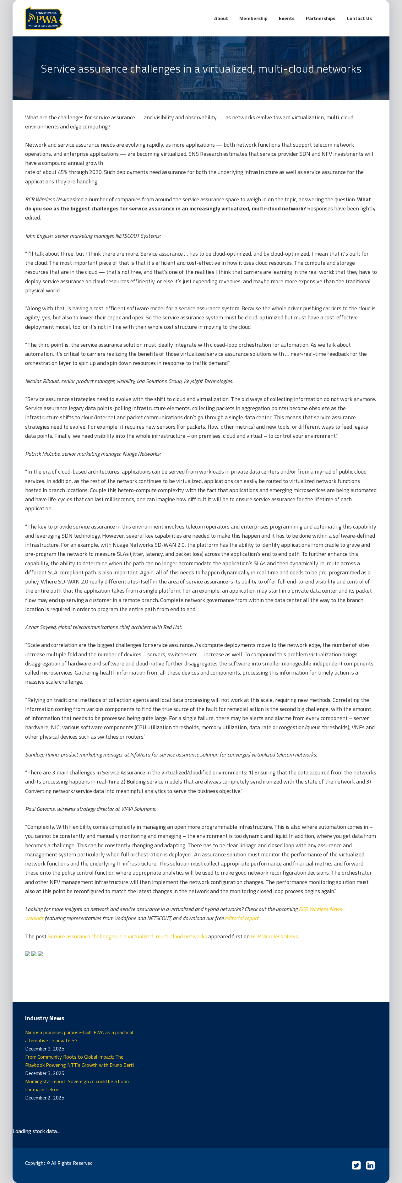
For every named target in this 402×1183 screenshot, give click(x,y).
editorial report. (242, 918)
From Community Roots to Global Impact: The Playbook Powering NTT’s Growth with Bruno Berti (79, 1061)
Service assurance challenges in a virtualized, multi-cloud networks (127, 936)
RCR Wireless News (274, 936)
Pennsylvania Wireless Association (72, 18)
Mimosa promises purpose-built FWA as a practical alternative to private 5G (79, 1036)
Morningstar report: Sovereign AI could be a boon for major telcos (77, 1085)
